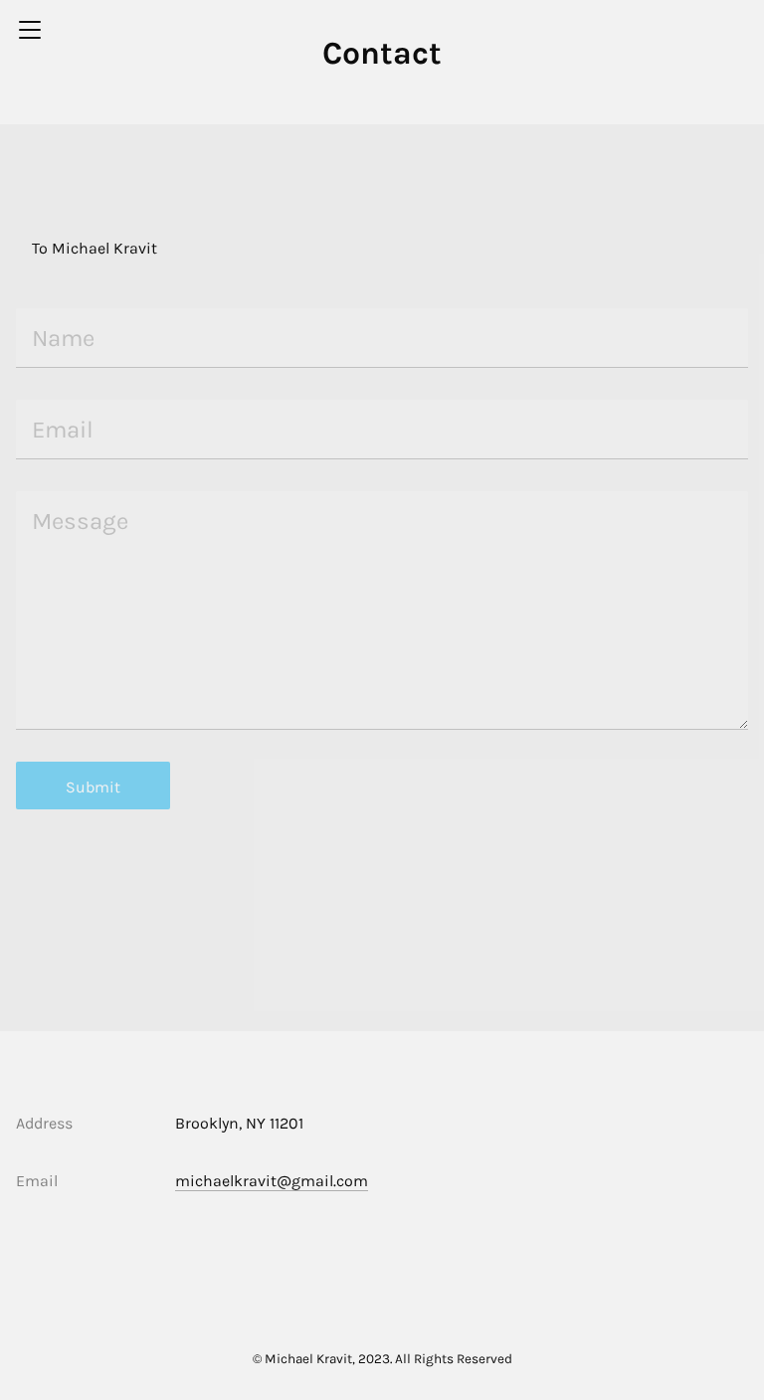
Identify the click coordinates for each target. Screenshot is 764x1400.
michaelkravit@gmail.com (271, 1180)
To (40, 248)
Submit (93, 787)
